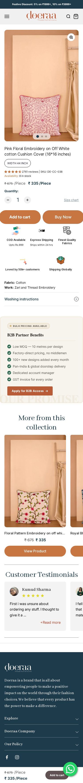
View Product (35, 551)
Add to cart (57, 775)
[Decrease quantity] (8, 200)
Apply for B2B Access (28, 391)
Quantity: (11, 191)
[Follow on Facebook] (6, 757)
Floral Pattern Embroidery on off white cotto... (40, 533)
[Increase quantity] (27, 200)
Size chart (71, 200)
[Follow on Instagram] (17, 757)
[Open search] (68, 16)
